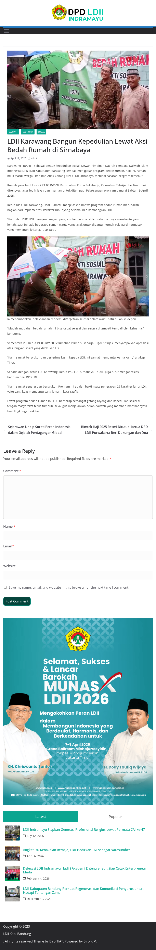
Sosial (41, 131)
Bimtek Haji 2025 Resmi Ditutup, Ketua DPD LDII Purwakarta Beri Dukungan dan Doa (114, 430)
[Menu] (6, 31)
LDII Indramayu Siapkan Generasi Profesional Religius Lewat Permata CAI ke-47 (84, 830)
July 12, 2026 (35, 836)
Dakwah (13, 131)
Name (9, 526)
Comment (12, 471)
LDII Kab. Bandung (17, 934)
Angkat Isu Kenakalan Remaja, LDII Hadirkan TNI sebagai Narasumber (76, 850)
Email (8, 546)
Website (9, 566)
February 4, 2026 (38, 878)
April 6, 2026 (35, 856)
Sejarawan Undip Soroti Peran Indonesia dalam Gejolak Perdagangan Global (39, 430)
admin (34, 158)
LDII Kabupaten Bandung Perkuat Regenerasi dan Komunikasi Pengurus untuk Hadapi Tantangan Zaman (83, 891)
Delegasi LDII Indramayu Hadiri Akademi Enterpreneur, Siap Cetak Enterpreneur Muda (84, 870)
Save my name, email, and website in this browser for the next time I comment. (69, 587)
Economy (28, 131)
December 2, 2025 (39, 899)
